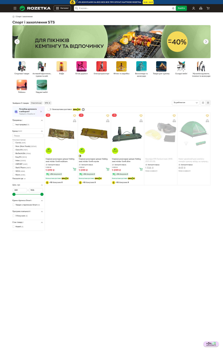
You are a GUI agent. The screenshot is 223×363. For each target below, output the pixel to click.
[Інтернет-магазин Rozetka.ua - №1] (35, 8)
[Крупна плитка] (203, 102)
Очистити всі (36, 103)
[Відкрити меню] (15, 8)
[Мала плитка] (207, 102)
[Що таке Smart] (83, 109)
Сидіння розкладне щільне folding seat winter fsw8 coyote (93, 160)
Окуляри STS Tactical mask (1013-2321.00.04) (159, 160)
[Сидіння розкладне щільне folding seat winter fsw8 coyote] (94, 134)
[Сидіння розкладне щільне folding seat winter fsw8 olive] (127, 134)
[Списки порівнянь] (200, 8)
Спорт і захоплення (24, 17)
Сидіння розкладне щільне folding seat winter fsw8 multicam (60, 160)
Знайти (181, 8)
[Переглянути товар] (80, 156)
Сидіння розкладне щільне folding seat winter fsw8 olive (126, 160)
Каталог (65, 8)
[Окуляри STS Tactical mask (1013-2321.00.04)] (160, 134)
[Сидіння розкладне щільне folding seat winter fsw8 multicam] (61, 134)
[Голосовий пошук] (173, 8)
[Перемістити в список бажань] (75, 116)
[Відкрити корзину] (208, 8)
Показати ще (17, 179)
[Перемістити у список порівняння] (75, 121)
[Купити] (75, 169)
